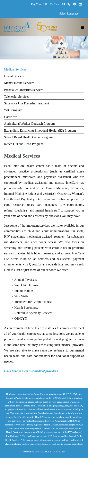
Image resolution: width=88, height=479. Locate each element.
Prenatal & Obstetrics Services (23, 90)
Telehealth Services (16, 96)
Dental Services (14, 76)
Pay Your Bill (39, 4)
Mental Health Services (19, 83)
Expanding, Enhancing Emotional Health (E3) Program (40, 130)
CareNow (10, 117)
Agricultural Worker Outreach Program (29, 123)
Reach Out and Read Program (23, 144)
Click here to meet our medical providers (31, 371)
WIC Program (13, 110)
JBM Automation (57, 451)
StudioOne (40, 451)
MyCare (54, 4)
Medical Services (15, 69)
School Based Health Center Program (28, 137)
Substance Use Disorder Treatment (26, 103)
